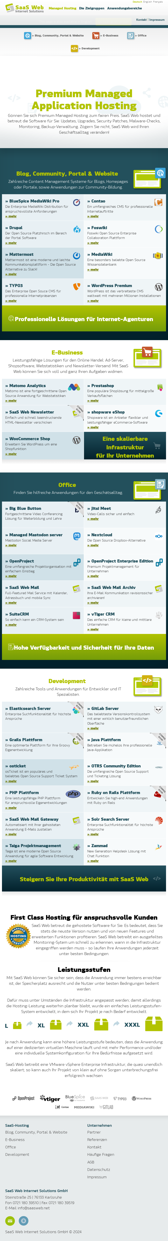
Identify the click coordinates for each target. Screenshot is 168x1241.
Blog (23, 1221)
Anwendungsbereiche (124, 7)
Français (158, 1)
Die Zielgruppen (91, 7)
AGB (90, 1162)
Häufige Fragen (100, 1154)
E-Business (15, 1139)
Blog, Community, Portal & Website (36, 1132)
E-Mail (10, 1221)
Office (10, 1147)
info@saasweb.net (34, 1208)
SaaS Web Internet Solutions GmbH (25, 8)
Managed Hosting (62, 7)
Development (17, 1154)
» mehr (11, 215)
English (147, 1)
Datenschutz (98, 1169)
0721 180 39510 (26, 1202)
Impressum (157, 19)
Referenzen (97, 1139)
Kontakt (141, 19)
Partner (94, 1132)
